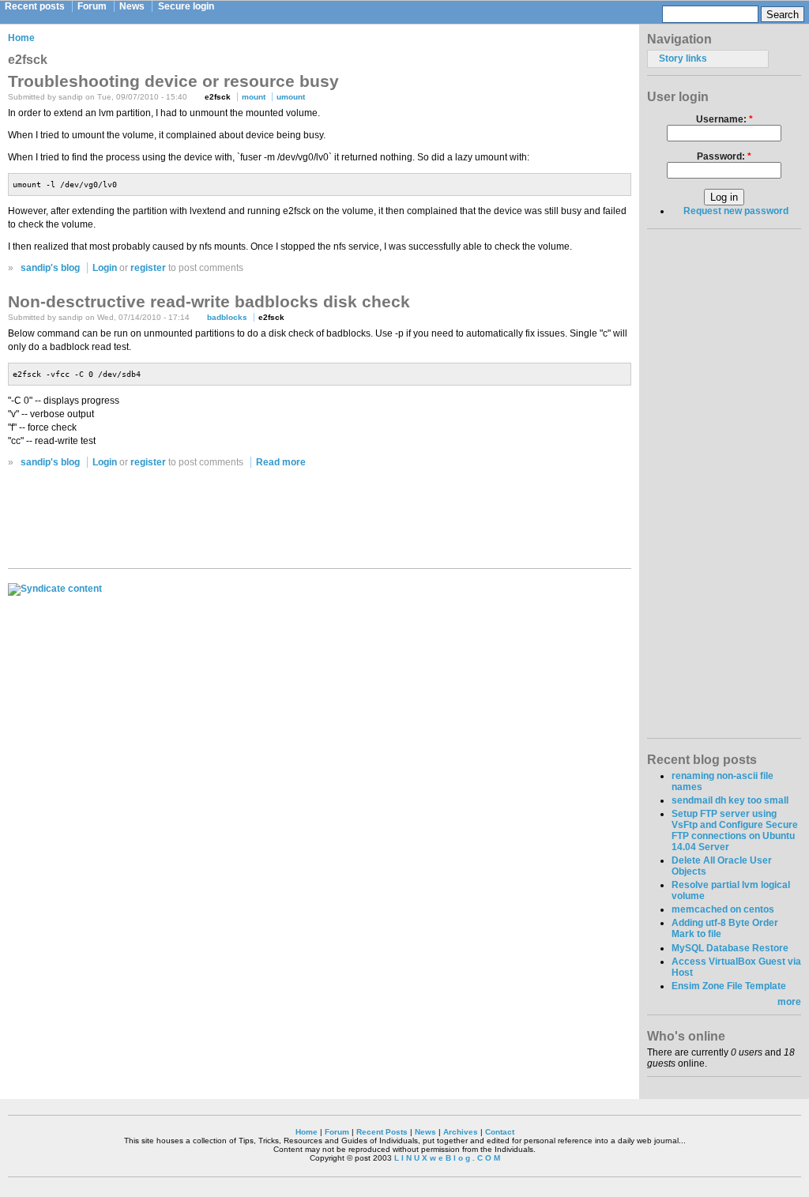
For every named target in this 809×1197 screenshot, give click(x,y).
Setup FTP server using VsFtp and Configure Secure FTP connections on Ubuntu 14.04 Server (735, 830)
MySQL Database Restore (730, 948)
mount (253, 96)
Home (21, 37)
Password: (724, 156)
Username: (724, 119)
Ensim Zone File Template (729, 986)
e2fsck (218, 96)
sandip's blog (50, 267)
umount (291, 96)
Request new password (735, 210)
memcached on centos (723, 909)
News (132, 6)
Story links (683, 58)
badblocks (227, 317)
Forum (92, 6)
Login (104, 267)
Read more (281, 462)
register (148, 267)
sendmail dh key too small (730, 800)
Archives (460, 1131)
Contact (499, 1131)
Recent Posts (382, 1131)
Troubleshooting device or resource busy (173, 81)
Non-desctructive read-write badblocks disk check (209, 301)
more (789, 1001)
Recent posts (35, 6)
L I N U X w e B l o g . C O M (447, 1158)
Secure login (186, 6)
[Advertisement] (320, 522)
